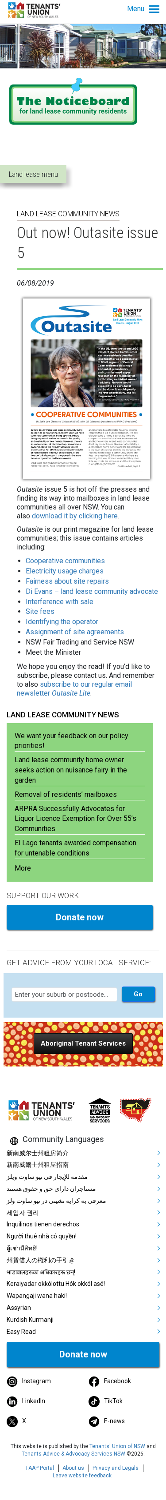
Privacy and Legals (116, 1468)
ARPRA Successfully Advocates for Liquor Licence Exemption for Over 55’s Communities (75, 818)
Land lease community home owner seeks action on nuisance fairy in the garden (71, 770)
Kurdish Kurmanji (30, 1319)
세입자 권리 (23, 1212)
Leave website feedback (82, 1475)
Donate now (80, 917)
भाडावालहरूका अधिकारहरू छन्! (41, 1272)
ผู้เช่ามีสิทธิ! (22, 1248)
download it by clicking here (75, 516)
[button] (83, 1043)
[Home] (35, 9)
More (23, 868)
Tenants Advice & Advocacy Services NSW (73, 1454)
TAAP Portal (39, 1468)
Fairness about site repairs (67, 581)
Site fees (40, 611)
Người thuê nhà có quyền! (42, 1236)
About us (73, 1468)
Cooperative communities (65, 561)
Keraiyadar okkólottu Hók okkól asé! (56, 1283)
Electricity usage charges (65, 571)
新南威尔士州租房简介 (38, 1153)
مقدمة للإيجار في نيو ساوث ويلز (47, 1176)
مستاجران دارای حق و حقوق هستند (51, 1188)
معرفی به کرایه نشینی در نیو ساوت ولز (56, 1200)
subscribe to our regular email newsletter (74, 688)
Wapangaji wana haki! (37, 1295)
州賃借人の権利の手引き (41, 1260)
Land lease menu (33, 174)
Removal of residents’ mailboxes (66, 794)
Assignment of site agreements (75, 632)
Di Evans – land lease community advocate (92, 591)
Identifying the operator (62, 621)
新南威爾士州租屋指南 (38, 1164)
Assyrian (19, 1307)
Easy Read (21, 1331)
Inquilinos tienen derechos (43, 1224)
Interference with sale (59, 601)
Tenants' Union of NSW (117, 1446)
